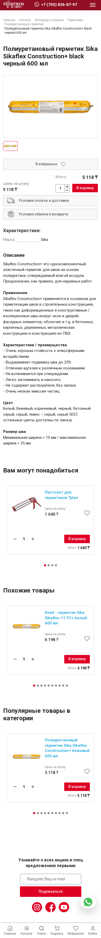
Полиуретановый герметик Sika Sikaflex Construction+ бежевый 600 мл (67, 748)
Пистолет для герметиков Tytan (61, 495)
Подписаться (50, 891)
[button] (45, 565)
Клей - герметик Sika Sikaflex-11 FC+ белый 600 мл (66, 617)
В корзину (85, 188)
